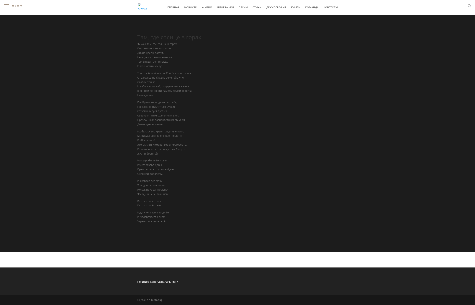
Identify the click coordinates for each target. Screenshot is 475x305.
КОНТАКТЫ (330, 7)
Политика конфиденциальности (157, 281)
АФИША (207, 7)
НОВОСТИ (190, 7)
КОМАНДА (312, 7)
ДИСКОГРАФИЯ (276, 7)
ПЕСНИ (243, 7)
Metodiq (156, 300)
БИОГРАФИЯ (225, 7)
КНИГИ (295, 7)
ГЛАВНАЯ (173, 7)
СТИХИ (257, 7)
